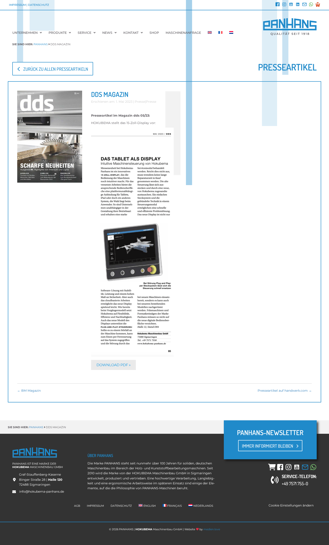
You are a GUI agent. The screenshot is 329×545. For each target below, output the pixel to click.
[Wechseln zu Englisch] (209, 32)
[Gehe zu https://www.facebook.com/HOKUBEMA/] (277, 5)
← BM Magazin (29, 391)
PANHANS (41, 44)
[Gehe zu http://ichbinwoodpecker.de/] (318, 4)
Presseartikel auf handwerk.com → (285, 391)
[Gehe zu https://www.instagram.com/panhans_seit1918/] (284, 4)
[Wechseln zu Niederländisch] (231, 32)
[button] (52, 68)
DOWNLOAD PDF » (113, 365)
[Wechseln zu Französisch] (220, 32)
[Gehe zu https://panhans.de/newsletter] (304, 5)
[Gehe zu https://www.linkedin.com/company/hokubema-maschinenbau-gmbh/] (297, 4)
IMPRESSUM (17, 4)
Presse (140, 102)
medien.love (211, 529)
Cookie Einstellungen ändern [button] (291, 505)
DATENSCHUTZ (38, 4)
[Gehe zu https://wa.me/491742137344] (311, 4)
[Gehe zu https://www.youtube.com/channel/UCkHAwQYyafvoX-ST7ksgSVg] (291, 4)
